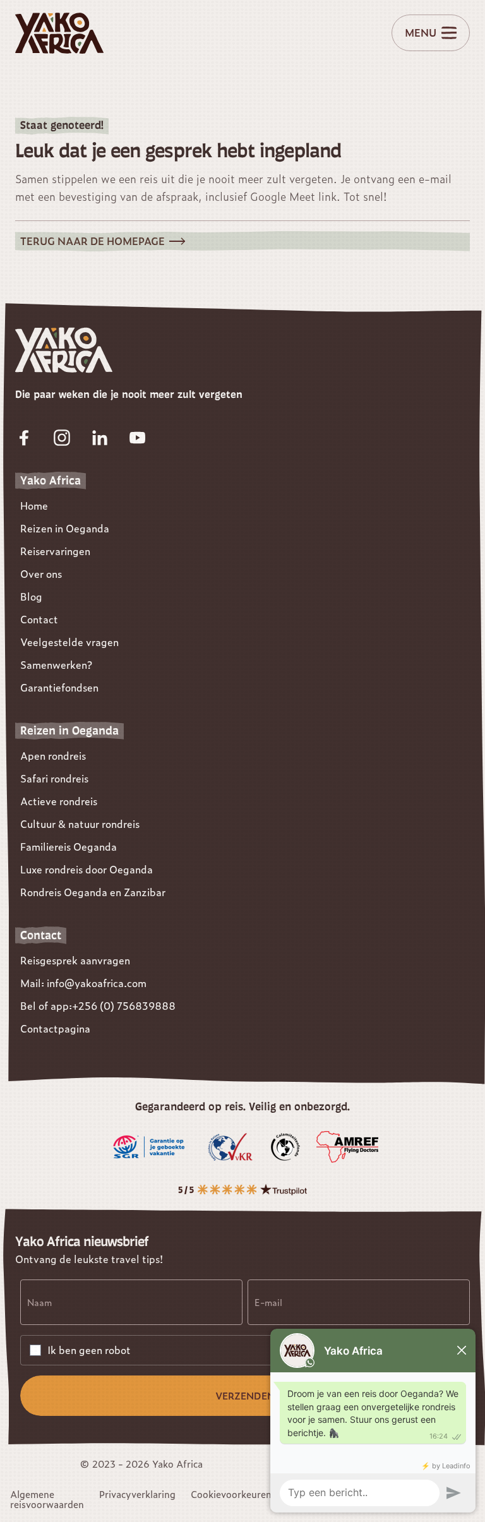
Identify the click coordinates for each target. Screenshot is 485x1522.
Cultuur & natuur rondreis (80, 824)
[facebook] (24, 437)
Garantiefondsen (59, 687)
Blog (31, 596)
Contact (39, 619)
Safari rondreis (54, 778)
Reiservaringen (55, 551)
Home (34, 505)
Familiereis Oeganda (68, 846)
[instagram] (62, 437)
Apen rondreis (53, 755)
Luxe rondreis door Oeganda (86, 869)
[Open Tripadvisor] (243, 1189)
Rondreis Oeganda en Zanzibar (92, 892)
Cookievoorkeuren (231, 1494)
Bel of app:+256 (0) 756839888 (98, 1005)
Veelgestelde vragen (69, 642)
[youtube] (138, 437)
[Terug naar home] (59, 33)
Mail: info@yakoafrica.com (83, 983)
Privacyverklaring (137, 1494)
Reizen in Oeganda (64, 528)
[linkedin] (100, 437)
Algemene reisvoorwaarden (47, 1499)
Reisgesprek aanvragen (75, 960)
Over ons (41, 573)
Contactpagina (55, 1028)
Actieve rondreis (58, 801)
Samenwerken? (56, 664)
